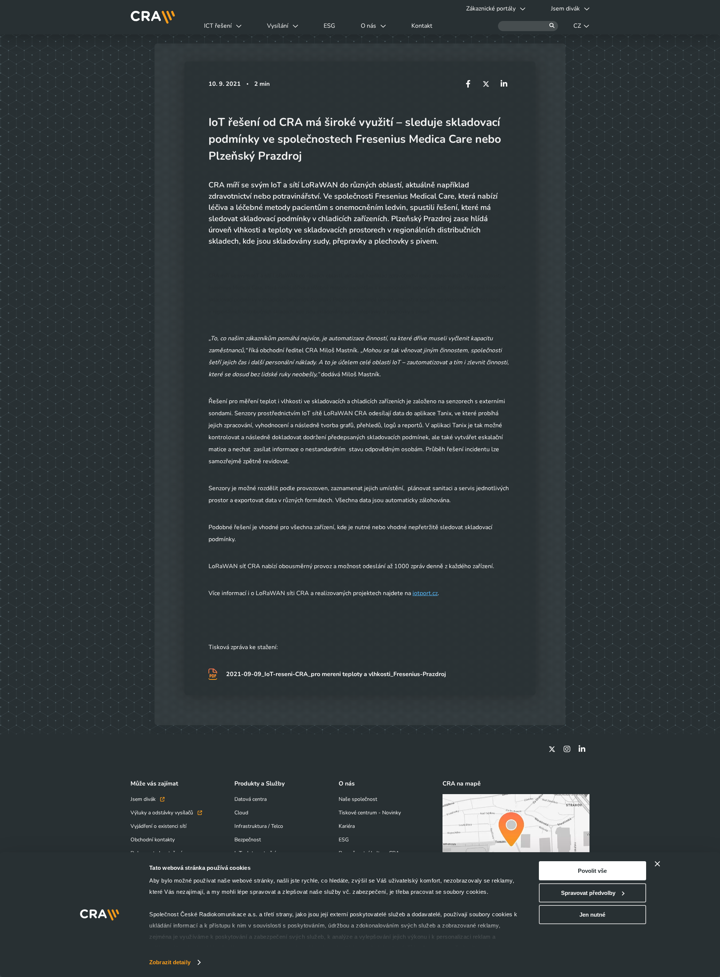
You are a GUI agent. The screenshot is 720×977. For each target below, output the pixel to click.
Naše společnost (358, 799)
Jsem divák (143, 799)
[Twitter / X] (552, 749)
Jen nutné (592, 914)
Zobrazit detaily (169, 962)
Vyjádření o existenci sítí (158, 826)
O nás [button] (368, 26)
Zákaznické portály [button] (491, 8)
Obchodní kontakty (152, 839)
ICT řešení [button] (218, 26)
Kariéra (347, 826)
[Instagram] (567, 749)
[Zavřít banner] (657, 863)
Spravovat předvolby (588, 893)
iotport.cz (425, 593)
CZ (577, 26)
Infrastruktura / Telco (258, 826)
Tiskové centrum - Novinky (370, 812)
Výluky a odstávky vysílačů (162, 812)
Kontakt (421, 26)
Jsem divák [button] (565, 8)
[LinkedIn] (582, 749)
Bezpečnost (247, 839)
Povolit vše (592, 871)
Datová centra (250, 799)
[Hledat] (528, 26)
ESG (329, 26)
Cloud (241, 812)
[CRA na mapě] (516, 835)
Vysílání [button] (277, 26)
